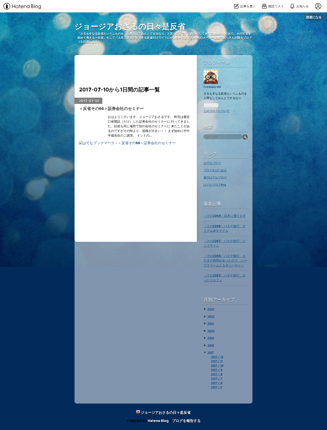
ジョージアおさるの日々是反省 (130, 26)
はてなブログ (212, 163)
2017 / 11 (217, 361)
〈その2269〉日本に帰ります (225, 216)
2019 (210, 338)
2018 (210, 345)
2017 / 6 (216, 383)
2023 (210, 309)
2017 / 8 (216, 374)
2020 (210, 331)
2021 (210, 323)
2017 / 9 (216, 369)
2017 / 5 (216, 387)
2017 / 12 (217, 357)
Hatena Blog (158, 421)
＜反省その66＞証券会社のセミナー (111, 108)
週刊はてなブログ (215, 177)
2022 (210, 316)
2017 (210, 352)
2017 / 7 (216, 378)
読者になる (314, 17)
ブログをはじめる (215, 170)
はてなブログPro (215, 184)
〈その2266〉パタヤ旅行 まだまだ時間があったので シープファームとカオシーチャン (225, 260)
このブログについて (217, 111)
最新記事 (212, 203)
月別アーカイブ (219, 299)
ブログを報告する (186, 421)
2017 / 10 (217, 365)
